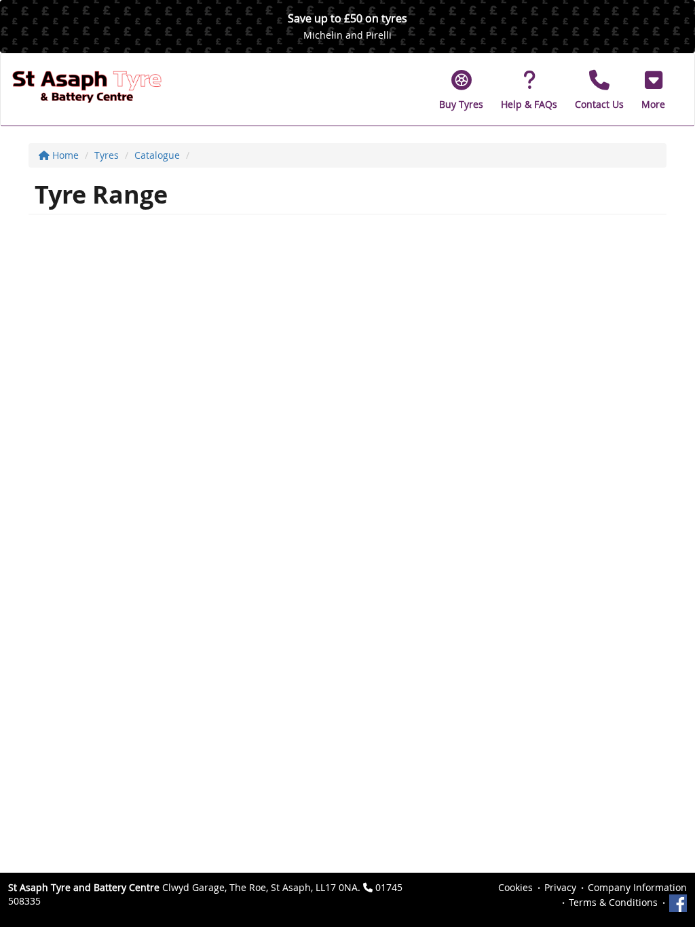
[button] (653, 89)
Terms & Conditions (613, 902)
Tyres (106, 155)
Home (64, 155)
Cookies (515, 887)
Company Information (637, 887)
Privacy (560, 887)
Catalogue (157, 155)
